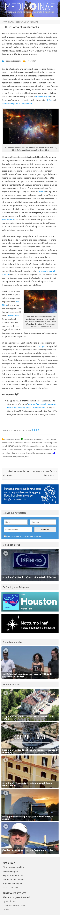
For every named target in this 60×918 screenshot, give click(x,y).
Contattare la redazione (14, 905)
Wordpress (11, 901)
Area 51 (7, 909)
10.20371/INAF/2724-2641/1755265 (18, 457)
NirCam (49, 100)
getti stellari (47, 439)
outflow (27, 443)
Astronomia (9, 439)
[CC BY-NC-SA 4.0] (35, 430)
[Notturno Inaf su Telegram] (30, 633)
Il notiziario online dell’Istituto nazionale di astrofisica (30, 12)
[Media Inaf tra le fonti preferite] (30, 504)
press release (8, 219)
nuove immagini (42, 96)
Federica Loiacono (13, 60)
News (17, 439)
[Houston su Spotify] (30, 612)
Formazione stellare (32, 439)
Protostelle (37, 443)
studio (42, 191)
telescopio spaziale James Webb (17, 103)
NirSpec (42, 346)
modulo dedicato (45, 453)
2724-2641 (13, 887)
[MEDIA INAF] (30, 9)
